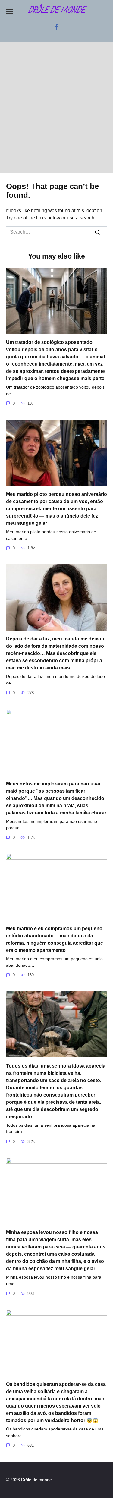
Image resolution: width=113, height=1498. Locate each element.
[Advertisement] (56, 107)
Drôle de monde (56, 10)
